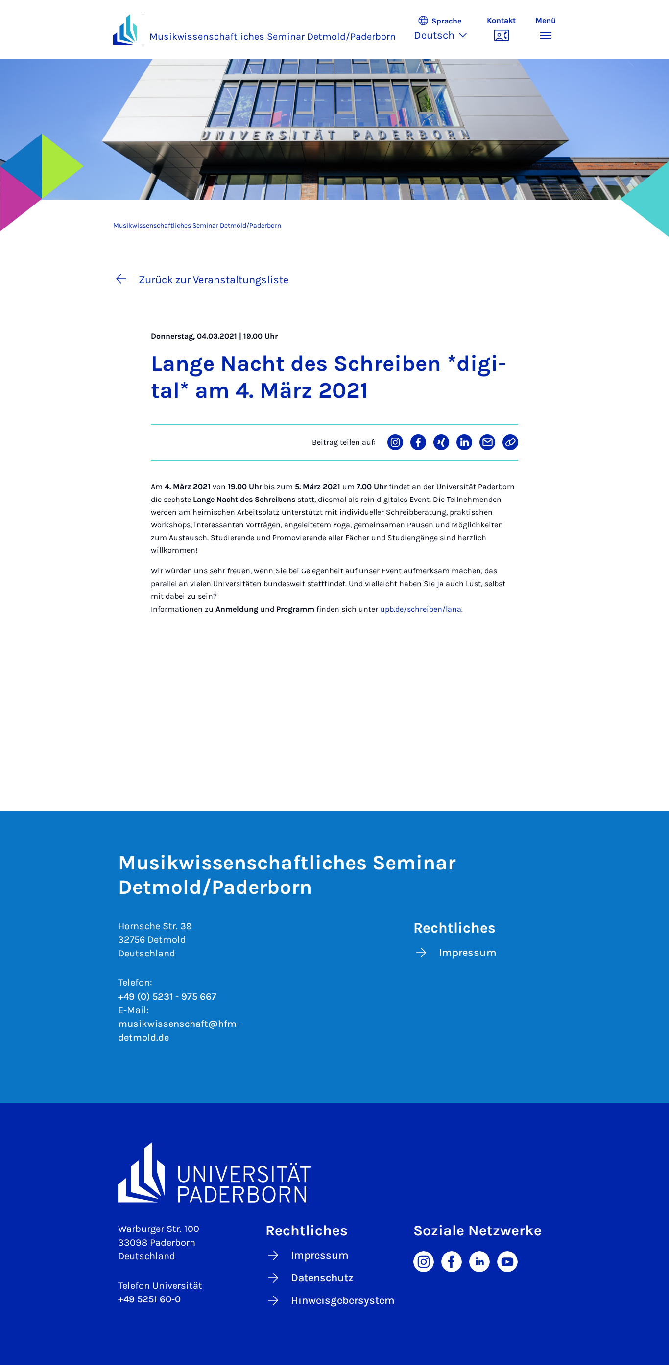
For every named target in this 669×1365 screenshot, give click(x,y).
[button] (445, 29)
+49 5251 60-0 (149, 1299)
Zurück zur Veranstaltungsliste (213, 279)
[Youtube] (507, 1260)
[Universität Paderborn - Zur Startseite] (125, 29)
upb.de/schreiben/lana (420, 609)
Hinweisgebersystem (343, 1300)
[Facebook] (451, 1260)
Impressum (468, 952)
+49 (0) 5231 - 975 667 (167, 996)
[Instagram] (423, 1260)
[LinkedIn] (479, 1260)
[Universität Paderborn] (334, 1172)
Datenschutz (322, 1278)
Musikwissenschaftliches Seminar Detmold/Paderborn (272, 36)
